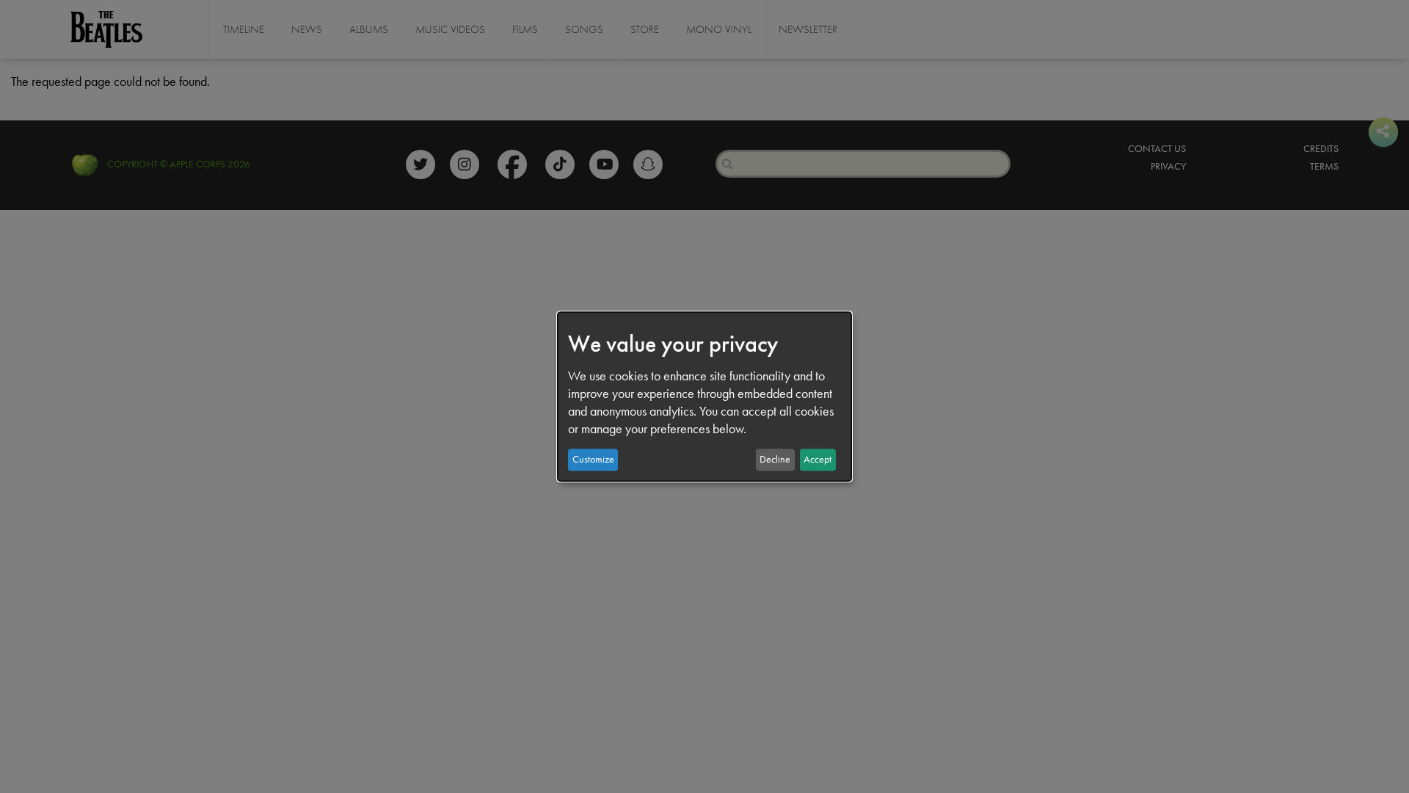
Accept (817, 459)
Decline (775, 459)
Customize (593, 459)
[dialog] (704, 396)
